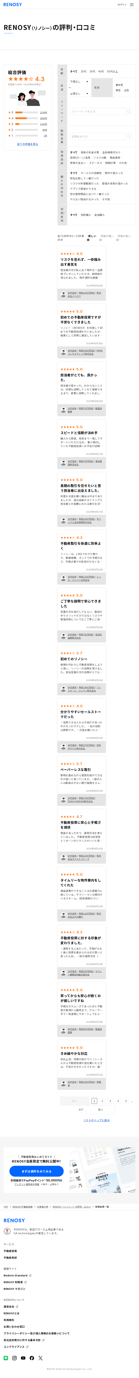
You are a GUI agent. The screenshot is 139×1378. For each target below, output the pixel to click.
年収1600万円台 (87, 518)
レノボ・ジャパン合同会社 (84, 578)
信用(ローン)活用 (80, 157)
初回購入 (86, 215)
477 (81, 1109)
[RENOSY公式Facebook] (32, 1358)
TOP (6, 1206)
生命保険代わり (111, 152)
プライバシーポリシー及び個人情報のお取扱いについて (37, 1333)
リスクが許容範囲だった (84, 183)
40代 (101, 71)
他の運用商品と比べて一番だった (89, 194)
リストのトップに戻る (96, 1120)
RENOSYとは (12, 1313)
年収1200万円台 (87, 855)
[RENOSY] (69, 1220)
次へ (100, 1109)
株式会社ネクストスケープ (84, 857)
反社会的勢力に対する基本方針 (22, 1340)
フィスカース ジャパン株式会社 (84, 689)
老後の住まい (78, 163)
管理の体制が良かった (115, 183)
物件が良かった (114, 173)
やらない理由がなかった (84, 199)
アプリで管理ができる (83, 188)
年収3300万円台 (87, 350)
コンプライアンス (14, 1346)
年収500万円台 (86, 971)
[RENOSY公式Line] (6, 1358)
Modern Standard (16, 1275)
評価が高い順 (106, 238)
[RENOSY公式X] (40, 1358)
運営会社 (9, 1306)
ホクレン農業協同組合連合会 (85, 973)
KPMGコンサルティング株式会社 (85, 352)
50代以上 (112, 71)
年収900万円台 (86, 1029)
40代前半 (72, 292)
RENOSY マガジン (15, 1289)
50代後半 (72, 687)
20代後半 (72, 461)
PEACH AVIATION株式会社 (80, 801)
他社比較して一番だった (84, 178)
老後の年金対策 (90, 152)
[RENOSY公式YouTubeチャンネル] (23, 1358)
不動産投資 (10, 1251)
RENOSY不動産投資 (22, 1206)
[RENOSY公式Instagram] (14, 1358)
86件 (45, 129)
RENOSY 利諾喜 (13, 1282)
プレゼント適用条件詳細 (26, 1184)
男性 (118, 90)
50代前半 (72, 576)
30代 (92, 71)
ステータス (95, 163)
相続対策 (110, 163)
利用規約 (9, 1320)
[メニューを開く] (131, 4)
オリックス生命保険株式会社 (84, 520)
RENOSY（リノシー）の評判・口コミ (72, 1206)
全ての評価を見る (27, 144)
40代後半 (72, 745)
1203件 (43, 123)
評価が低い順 (123, 238)
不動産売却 (10, 1257)
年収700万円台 (86, 408)
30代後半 (72, 634)
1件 (45, 135)
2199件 (43, 112)
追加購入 (99, 215)
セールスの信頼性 (91, 173)
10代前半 (72, 408)
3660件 (43, 118)
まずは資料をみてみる (37, 1171)
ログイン (122, 4)
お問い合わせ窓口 (14, 1326)
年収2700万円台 (87, 745)
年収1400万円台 (87, 687)
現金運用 (115, 157)
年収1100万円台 (87, 576)
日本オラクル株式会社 (84, 747)
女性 (126, 90)
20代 (84, 71)
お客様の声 (42, 1206)
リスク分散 (100, 157)
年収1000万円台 (87, 292)
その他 (123, 163)
